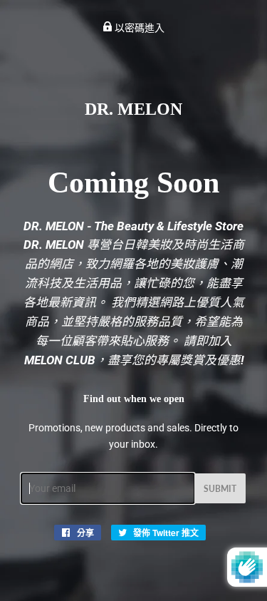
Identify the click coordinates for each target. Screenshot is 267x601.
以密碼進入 (138, 28)
